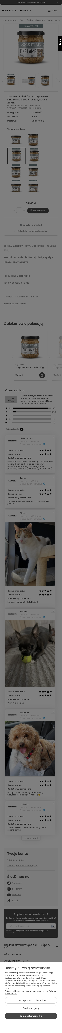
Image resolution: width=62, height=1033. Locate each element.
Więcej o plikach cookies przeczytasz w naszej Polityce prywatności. (30, 992)
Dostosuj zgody (31, 1008)
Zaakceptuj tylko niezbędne (31, 1000)
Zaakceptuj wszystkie (31, 1016)
